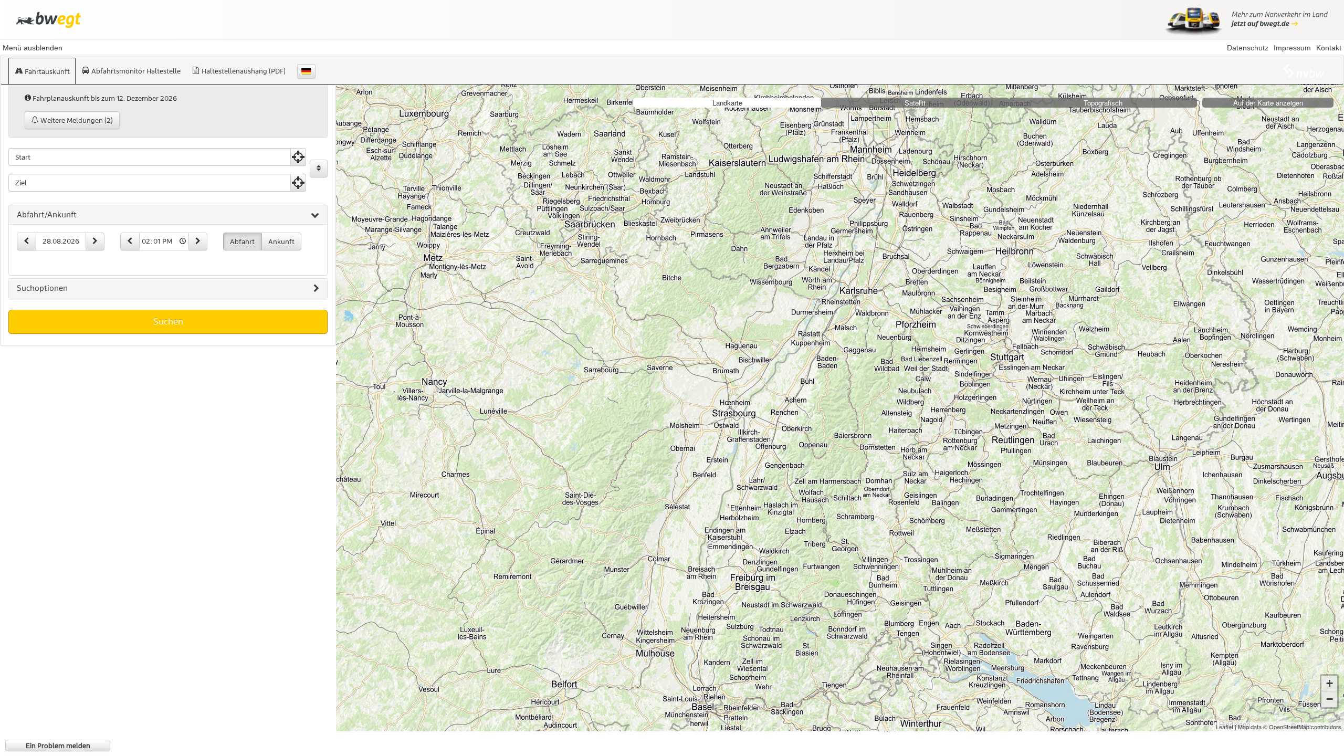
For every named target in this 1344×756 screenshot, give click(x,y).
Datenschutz (1247, 48)
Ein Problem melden (58, 745)
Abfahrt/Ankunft (47, 215)
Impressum (1292, 48)
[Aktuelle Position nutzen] (298, 157)
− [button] (1329, 699)
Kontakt (1328, 48)
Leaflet (1224, 726)
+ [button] (1329, 683)
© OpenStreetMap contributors (1302, 726)
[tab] (168, 215)
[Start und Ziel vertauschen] (319, 168)
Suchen (168, 321)
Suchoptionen (42, 288)
